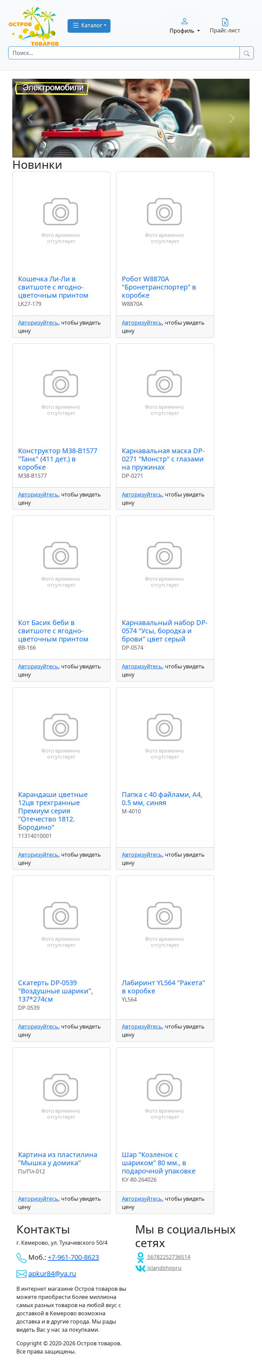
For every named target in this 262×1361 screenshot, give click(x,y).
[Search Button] (246, 52)
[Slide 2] (137, 137)
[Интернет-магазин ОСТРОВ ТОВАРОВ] (33, 25)
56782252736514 (168, 1257)
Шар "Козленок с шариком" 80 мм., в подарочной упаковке (158, 1162)
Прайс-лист (225, 30)
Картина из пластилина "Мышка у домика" (57, 1158)
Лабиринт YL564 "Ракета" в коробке (163, 986)
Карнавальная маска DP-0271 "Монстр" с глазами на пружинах (163, 459)
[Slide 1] (125, 137)
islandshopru (163, 1268)
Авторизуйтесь (38, 322)
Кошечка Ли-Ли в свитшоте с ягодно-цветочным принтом (53, 287)
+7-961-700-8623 (73, 1257)
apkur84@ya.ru (52, 1273)
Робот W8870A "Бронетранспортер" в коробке (159, 287)
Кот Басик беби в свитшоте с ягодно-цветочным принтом (53, 630)
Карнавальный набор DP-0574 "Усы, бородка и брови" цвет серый (164, 630)
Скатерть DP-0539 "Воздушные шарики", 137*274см (55, 991)
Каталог (91, 25)
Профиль (183, 30)
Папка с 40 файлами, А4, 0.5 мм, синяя (162, 798)
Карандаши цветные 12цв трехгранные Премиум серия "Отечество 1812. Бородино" (53, 811)
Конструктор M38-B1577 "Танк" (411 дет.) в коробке (57, 459)
